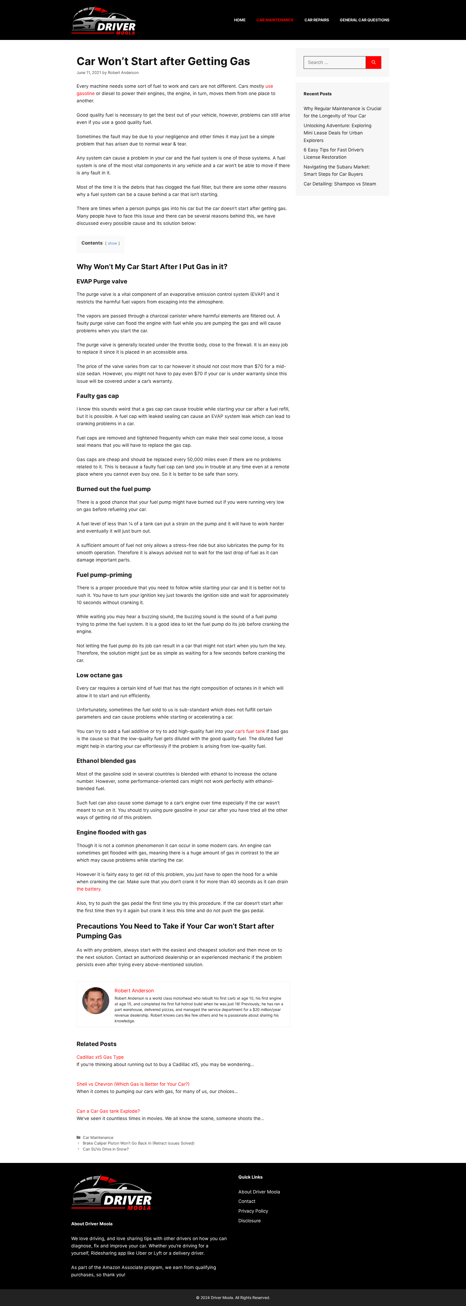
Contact (246, 1201)
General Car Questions (364, 20)
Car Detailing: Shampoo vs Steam (340, 184)
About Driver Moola (259, 1192)
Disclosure (249, 1220)
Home (240, 20)
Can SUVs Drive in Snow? (106, 1149)
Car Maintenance (275, 20)
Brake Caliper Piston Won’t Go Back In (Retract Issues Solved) (138, 1143)
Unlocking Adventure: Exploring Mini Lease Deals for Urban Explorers (337, 133)
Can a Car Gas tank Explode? (108, 1111)
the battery (88, 889)
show (112, 243)
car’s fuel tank (250, 731)
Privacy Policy (253, 1211)
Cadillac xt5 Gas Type (100, 1057)
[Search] (373, 62)
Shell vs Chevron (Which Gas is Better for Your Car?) (133, 1084)
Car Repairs (316, 20)
